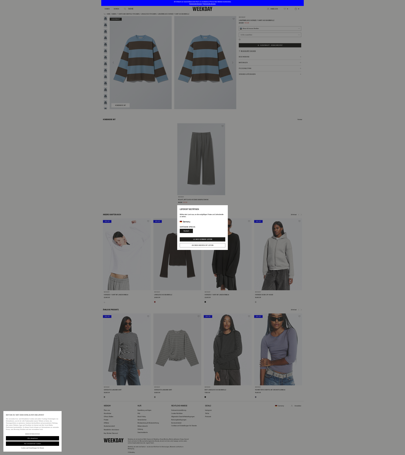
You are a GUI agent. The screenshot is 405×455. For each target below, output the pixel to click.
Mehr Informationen (32, 434)
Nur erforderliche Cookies (32, 443)
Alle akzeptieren (32, 438)
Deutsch (186, 231)
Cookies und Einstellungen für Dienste (32, 448)
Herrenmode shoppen (209, 4)
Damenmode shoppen (195, 4)
